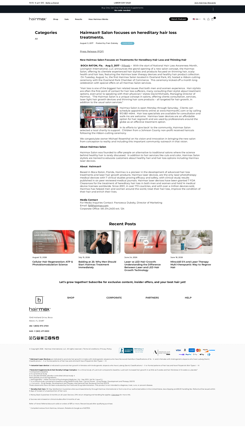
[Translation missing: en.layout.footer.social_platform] (30, 338)
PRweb (126, 65)
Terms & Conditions (91, 349)
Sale (67, 19)
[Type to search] (204, 19)
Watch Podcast (178, 19)
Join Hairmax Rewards (205, 3)
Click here (115, 395)
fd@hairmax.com (98, 205)
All (36, 39)
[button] (55, 19)
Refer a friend (52, 3)
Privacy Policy (106, 349)
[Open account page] (208, 19)
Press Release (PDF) (92, 51)
